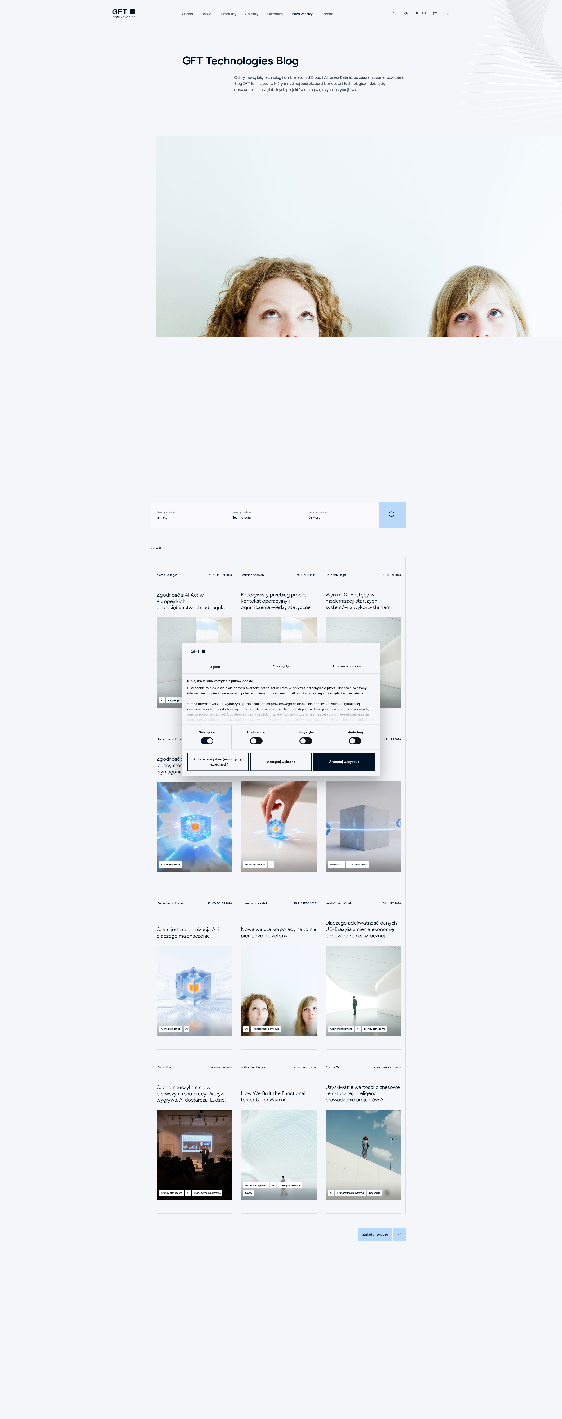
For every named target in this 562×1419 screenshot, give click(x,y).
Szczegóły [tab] (281, 666)
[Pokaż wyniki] (392, 515)
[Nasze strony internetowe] (406, 14)
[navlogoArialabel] (124, 13)
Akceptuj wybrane (281, 762)
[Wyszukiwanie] (395, 14)
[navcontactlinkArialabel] (435, 13)
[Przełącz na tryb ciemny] (446, 13)
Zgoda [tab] (215, 667)
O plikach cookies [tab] (347, 666)
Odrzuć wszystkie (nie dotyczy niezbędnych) (218, 761)
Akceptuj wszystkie (344, 762)
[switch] (256, 740)
